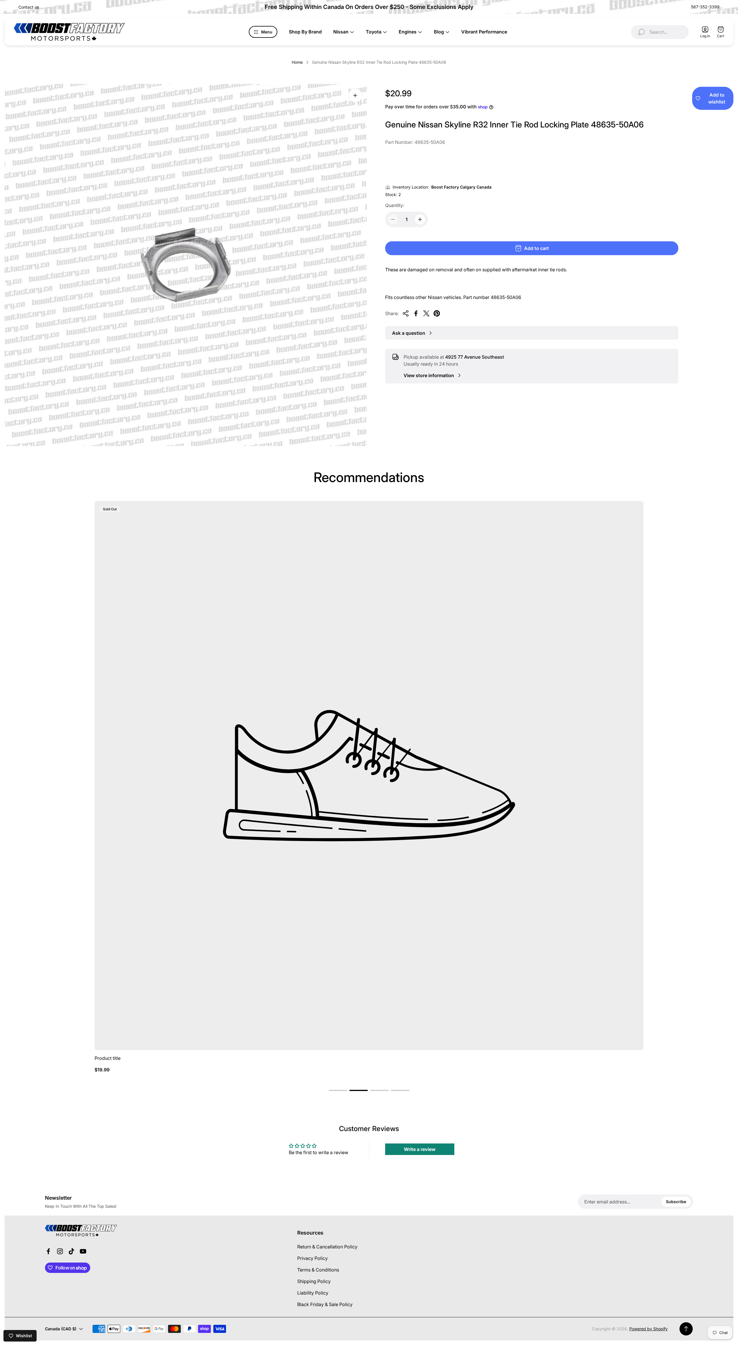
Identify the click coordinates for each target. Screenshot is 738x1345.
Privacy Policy (312, 1258)
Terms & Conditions (318, 1270)
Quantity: (394, 205)
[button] (338, 1090)
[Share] (405, 313)
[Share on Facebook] (416, 313)
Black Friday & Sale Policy (325, 1304)
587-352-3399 (705, 6)
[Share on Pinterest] (436, 313)
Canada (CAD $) (60, 1328)
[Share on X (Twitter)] (426, 313)
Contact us (28, 7)
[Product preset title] (369, 775)
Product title (108, 1058)
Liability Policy (312, 1293)
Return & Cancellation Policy (327, 1247)
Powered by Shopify (648, 1328)
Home (297, 62)
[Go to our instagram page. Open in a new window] (60, 1251)
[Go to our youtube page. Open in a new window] (83, 1251)
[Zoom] (355, 95)
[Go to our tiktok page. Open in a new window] (71, 1251)
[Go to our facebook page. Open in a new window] (48, 1251)
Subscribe (676, 1201)
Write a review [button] (420, 1149)
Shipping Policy (314, 1281)
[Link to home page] (81, 1230)
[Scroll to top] (686, 1329)
